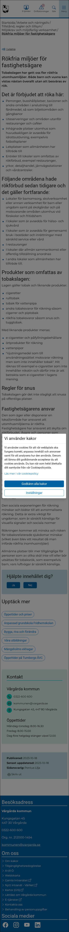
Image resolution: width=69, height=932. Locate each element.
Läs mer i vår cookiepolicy (21, 473)
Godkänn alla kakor (34, 484)
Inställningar (34, 493)
